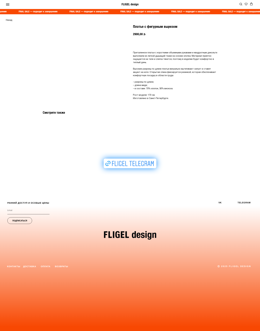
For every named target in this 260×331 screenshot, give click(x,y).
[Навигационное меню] (7, 4)
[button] (240, 4)
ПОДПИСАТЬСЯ (19, 221)
